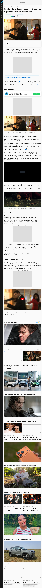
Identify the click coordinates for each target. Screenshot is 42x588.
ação (25, 149)
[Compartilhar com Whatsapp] (11, 16)
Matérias (8, 6)
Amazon (17, 50)
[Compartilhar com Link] (17, 16)
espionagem (21, 81)
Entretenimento (13, 6)
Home (5, 6)
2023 (37, 84)
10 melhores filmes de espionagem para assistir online (18, 77)
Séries (18, 6)
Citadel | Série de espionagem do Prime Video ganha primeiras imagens (22, 75)
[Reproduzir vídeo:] (22, 299)
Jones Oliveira (20, 14)
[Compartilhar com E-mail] (15, 16)
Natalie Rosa (8, 14)
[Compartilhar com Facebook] (13, 16)
